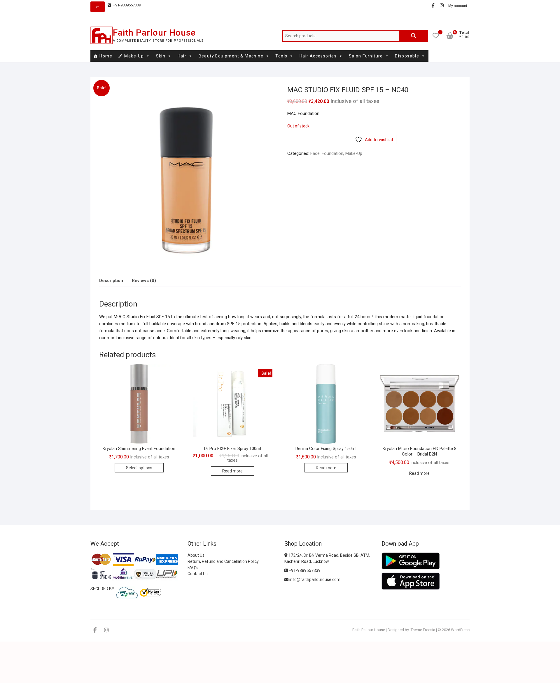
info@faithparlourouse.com (314, 579)
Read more (232, 471)
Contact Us (198, 573)
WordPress (460, 630)
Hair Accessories (318, 56)
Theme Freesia (423, 630)
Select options (139, 467)
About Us (196, 555)
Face (315, 153)
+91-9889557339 (126, 5)
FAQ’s (193, 567)
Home (105, 56)
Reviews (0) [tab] (144, 280)
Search (413, 36)
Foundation (332, 153)
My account (457, 6)
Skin (161, 56)
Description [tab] (111, 280)
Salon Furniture (366, 56)
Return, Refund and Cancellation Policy (223, 561)
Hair (182, 56)
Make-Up (134, 56)
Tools (281, 56)
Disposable (407, 56)
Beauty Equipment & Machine (231, 56)
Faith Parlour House (154, 32)
